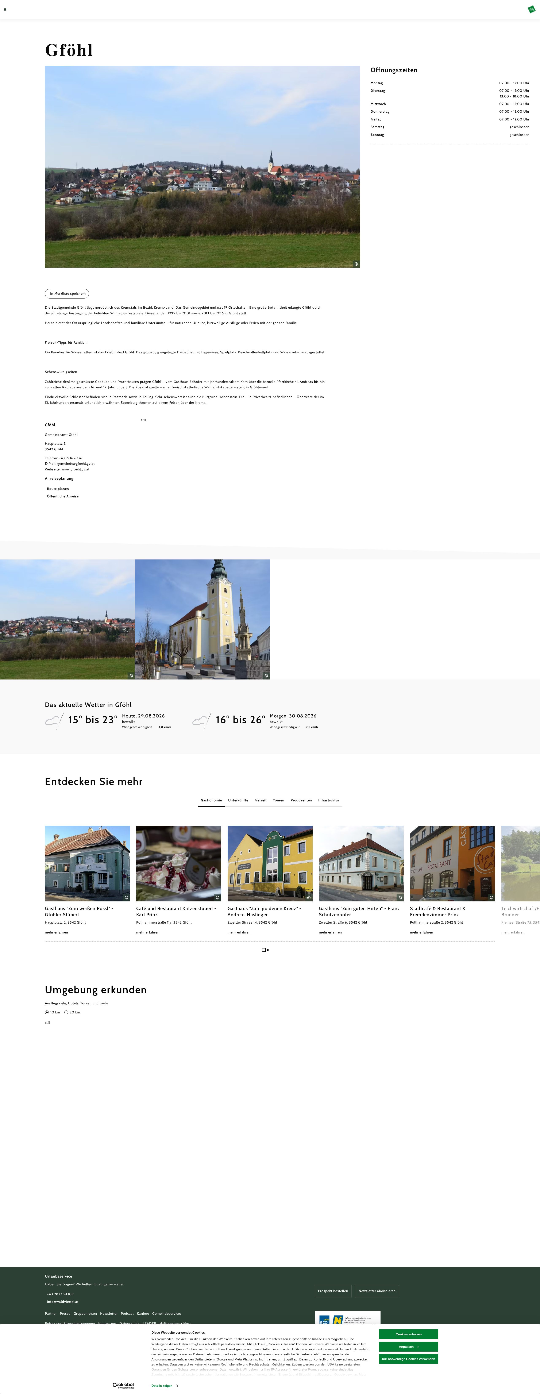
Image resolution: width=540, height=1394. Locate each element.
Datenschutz (129, 1323)
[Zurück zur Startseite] (532, 9)
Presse (65, 1314)
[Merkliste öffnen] (23, 9)
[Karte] (17, 9)
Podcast (127, 1314)
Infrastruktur (328, 800)
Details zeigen (161, 1385)
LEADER (149, 1323)
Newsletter (109, 1314)
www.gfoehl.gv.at (75, 469)
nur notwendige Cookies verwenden (408, 1359)
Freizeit (261, 800)
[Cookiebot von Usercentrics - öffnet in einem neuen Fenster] (123, 1386)
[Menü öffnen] (5, 9)
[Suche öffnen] (29, 9)
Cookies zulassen (409, 1334)
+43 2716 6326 (70, 458)
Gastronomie (211, 800)
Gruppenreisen (85, 1314)
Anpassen (406, 1346)
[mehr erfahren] (87, 880)
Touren (278, 800)
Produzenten (301, 800)
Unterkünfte (238, 800)
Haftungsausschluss (175, 1323)
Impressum (107, 1323)
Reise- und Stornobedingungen (70, 1323)
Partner (51, 1314)
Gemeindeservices (166, 1314)
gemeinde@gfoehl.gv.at (76, 464)
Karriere (143, 1314)
